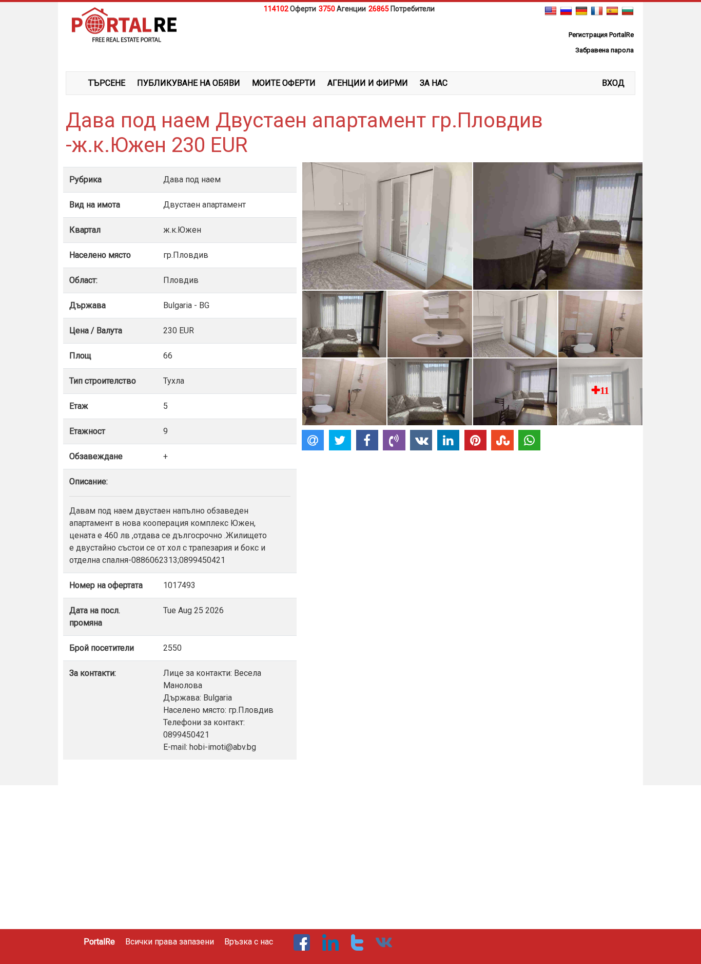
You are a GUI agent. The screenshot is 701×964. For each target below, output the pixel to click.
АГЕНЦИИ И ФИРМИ (367, 83)
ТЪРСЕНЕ (106, 83)
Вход (613, 83)
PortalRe (99, 942)
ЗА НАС (433, 83)
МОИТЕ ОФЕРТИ (284, 83)
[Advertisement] (350, 40)
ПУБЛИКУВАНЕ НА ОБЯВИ (188, 83)
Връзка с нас (248, 942)
